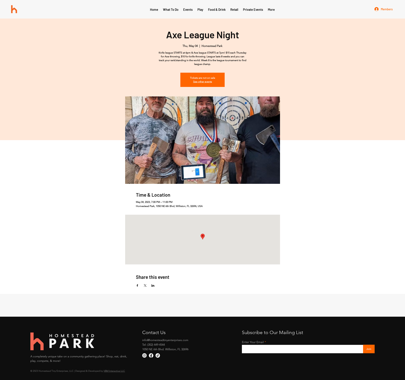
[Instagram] (144, 355)
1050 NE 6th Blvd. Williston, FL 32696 (165, 349)
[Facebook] (151, 355)
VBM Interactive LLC (114, 370)
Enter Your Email (253, 342)
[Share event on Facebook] (137, 285)
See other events (202, 81)
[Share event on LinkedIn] (152, 285)
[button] (200, 9)
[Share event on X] (145, 285)
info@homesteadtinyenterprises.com (165, 340)
